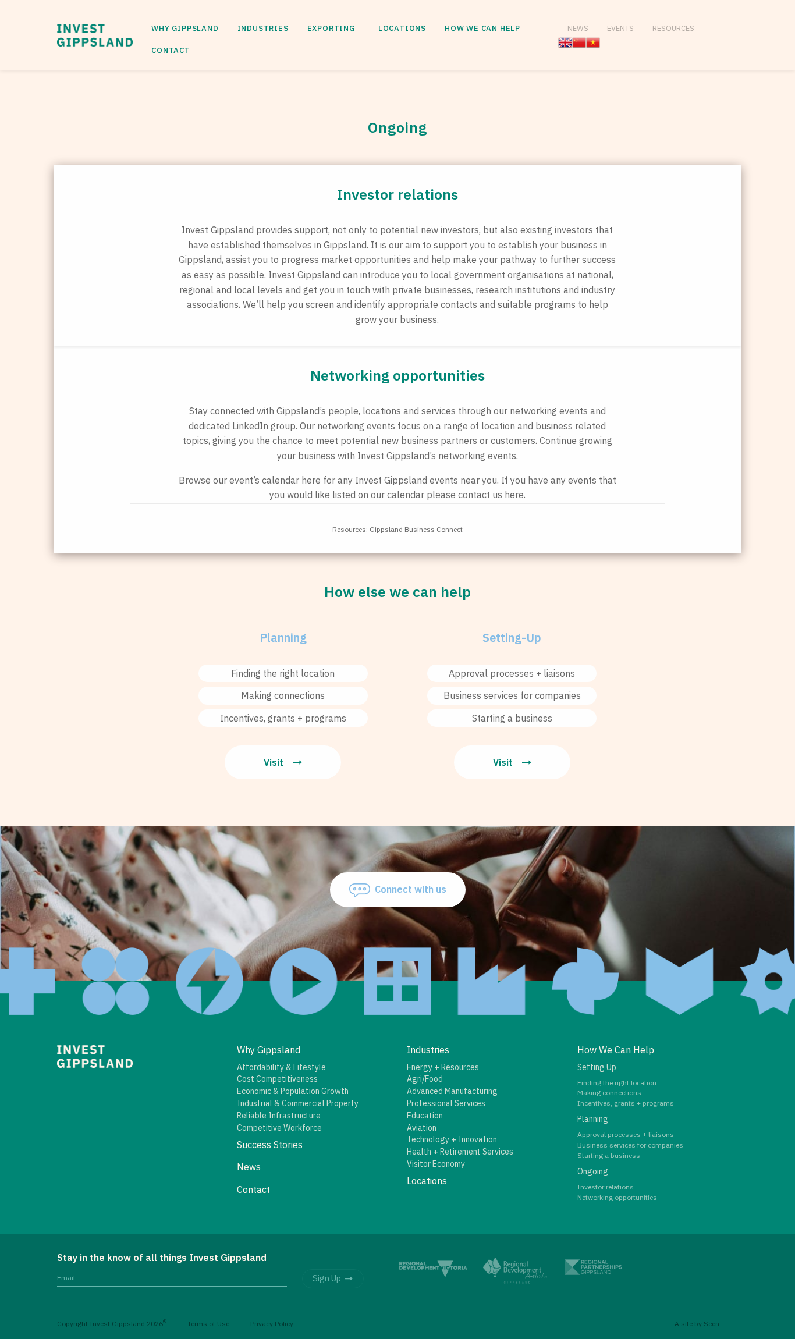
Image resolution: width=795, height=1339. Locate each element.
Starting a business (512, 718)
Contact (170, 50)
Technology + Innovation (452, 1139)
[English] (565, 41)
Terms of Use (208, 1323)
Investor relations (605, 1186)
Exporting (331, 28)
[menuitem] (185, 29)
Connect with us (410, 889)
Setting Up (596, 1067)
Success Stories (270, 1144)
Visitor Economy (436, 1164)
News (577, 27)
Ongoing (592, 1171)
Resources (673, 27)
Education (425, 1115)
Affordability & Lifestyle (281, 1067)
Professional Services (446, 1103)
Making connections (283, 695)
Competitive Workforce (279, 1128)
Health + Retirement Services (460, 1151)
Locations (402, 28)
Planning (592, 1119)
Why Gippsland (184, 28)
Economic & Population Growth (293, 1091)
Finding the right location (283, 673)
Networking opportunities (617, 1197)
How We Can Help (482, 28)
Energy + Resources (443, 1067)
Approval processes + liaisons (512, 673)
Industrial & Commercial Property (298, 1103)
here (311, 480)
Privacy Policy (271, 1323)
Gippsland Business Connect (416, 529)
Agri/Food (425, 1079)
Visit (273, 762)
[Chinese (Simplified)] (579, 41)
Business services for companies (512, 695)
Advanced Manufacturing (452, 1091)
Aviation (421, 1128)
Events (620, 27)
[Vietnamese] (593, 41)
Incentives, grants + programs (283, 718)
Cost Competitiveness (277, 1079)
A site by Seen (697, 1323)
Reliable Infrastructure (279, 1115)
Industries (263, 28)
